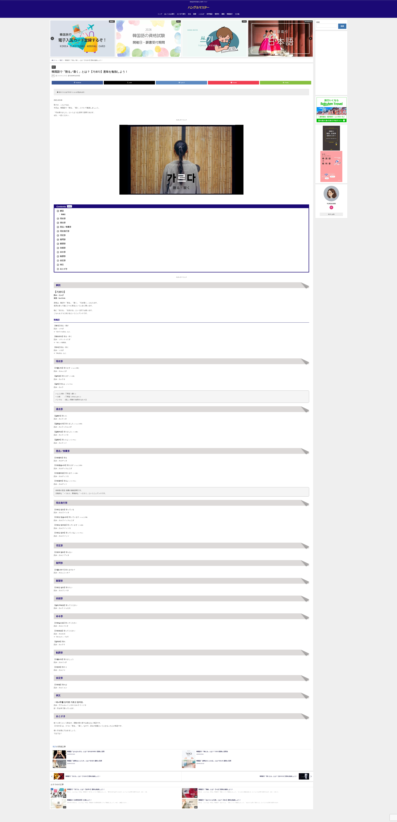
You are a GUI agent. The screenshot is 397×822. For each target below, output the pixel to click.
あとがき (62, 269)
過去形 (61, 223)
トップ (160, 14)
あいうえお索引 (169, 14)
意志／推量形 (64, 227)
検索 (318, 22)
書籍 (223, 14)
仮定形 (61, 260)
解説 (60, 211)
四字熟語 (209, 14)
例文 (60, 265)
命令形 (61, 252)
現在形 (61, 218)
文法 (189, 14)
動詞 (53, 67)
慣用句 (217, 14)
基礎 (194, 14)
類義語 (63, 214)
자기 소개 (331, 214)
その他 (237, 14)
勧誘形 (61, 256)
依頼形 (61, 248)
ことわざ (201, 14)
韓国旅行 (230, 14)
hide (69, 206)
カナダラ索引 (181, 14)
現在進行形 (63, 231)
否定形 (61, 235)
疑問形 (61, 239)
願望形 (61, 244)
